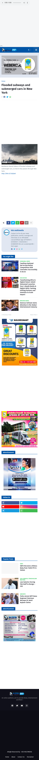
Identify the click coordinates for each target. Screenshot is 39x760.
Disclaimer (30, 757)
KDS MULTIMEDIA (26, 752)
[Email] (26, 222)
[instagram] (17, 249)
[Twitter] (7, 97)
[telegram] (21, 249)
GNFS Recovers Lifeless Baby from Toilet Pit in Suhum (28, 568)
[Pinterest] (22, 222)
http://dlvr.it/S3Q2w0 (9, 173)
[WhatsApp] (10, 97)
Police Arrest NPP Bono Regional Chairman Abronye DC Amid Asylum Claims (28, 599)
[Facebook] (4, 97)
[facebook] (11, 249)
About (13, 757)
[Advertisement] (19, 25)
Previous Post (6, 315)
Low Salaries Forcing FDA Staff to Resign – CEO (27, 584)
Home (3, 81)
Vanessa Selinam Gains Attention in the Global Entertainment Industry (28, 305)
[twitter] (14, 249)
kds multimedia (17, 230)
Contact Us (21, 757)
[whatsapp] (19, 249)
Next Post (33, 315)
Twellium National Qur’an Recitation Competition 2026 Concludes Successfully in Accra (28, 267)
